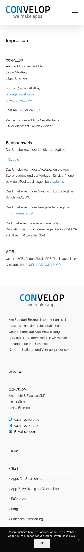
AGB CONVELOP (48, 265)
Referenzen (19, 499)
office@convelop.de (20, 94)
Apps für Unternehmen (27, 479)
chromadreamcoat (19, 213)
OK (42, 543)
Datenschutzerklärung (27, 519)
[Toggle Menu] (75, 12)
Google (13, 159)
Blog (14, 509)
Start (14, 468)
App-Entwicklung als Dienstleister (35, 489)
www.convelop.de (19, 100)
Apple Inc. (57, 181)
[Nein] (79, 539)
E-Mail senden (24, 432)
